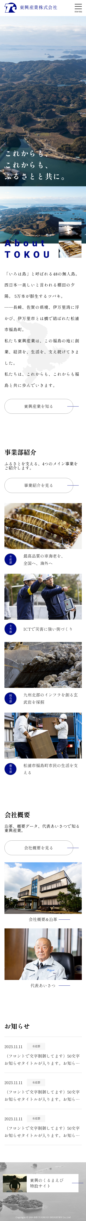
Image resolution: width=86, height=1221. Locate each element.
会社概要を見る (38, 848)
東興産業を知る (38, 406)
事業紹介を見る (38, 485)
